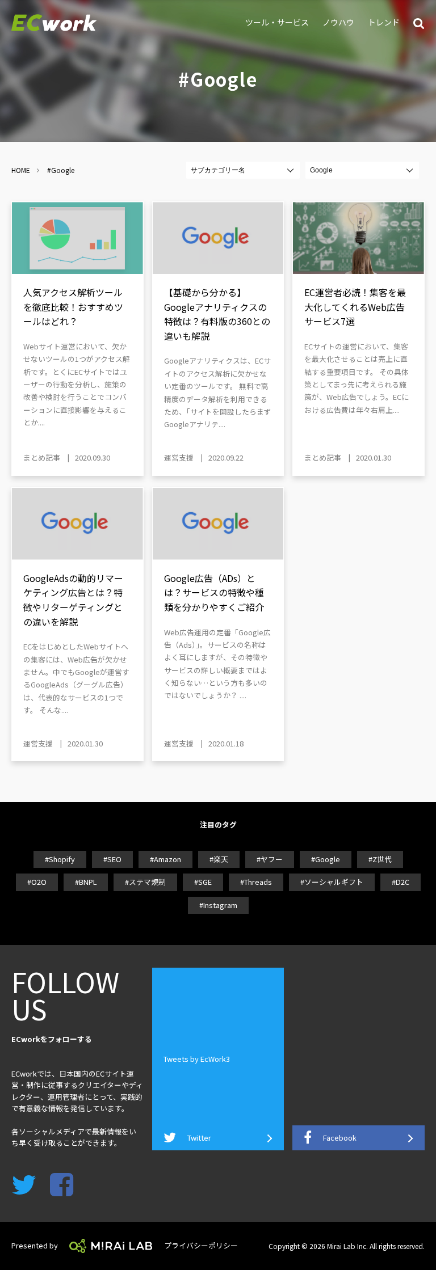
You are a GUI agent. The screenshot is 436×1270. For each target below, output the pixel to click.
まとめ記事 (41, 457)
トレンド (384, 22)
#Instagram (218, 905)
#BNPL (86, 881)
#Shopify (60, 859)
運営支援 (179, 457)
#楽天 (218, 859)
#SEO (112, 859)
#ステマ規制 (145, 881)
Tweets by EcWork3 (197, 1058)
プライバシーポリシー (201, 1245)
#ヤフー (270, 859)
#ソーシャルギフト (331, 881)
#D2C (400, 881)
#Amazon (165, 859)
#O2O (37, 881)
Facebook (340, 1137)
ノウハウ (338, 22)
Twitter (199, 1137)
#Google (325, 859)
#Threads (256, 881)
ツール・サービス (277, 22)
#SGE (203, 881)
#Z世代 (380, 859)
